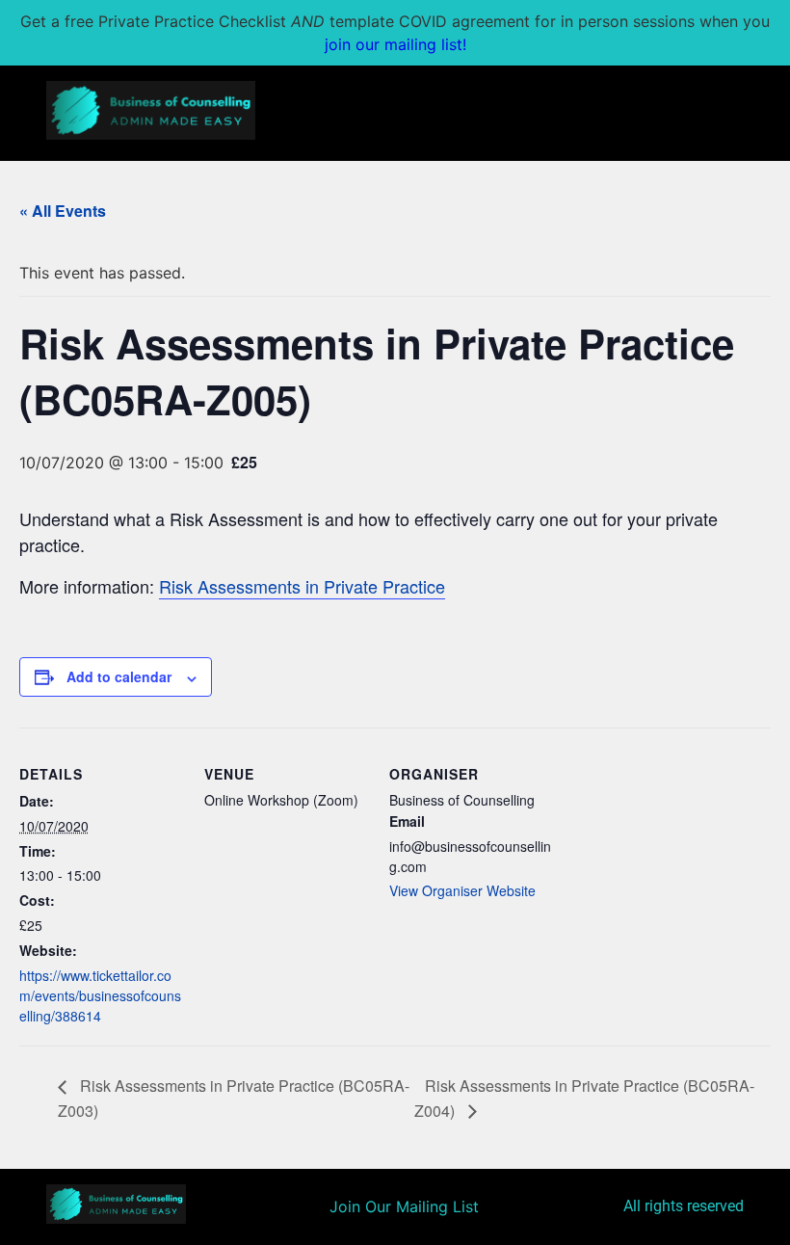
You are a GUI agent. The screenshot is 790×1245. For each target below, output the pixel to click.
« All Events (62, 210)
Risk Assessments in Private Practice (302, 585)
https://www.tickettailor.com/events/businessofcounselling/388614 (100, 995)
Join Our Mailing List (404, 1206)
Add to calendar (118, 676)
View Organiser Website (462, 890)
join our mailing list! (395, 44)
